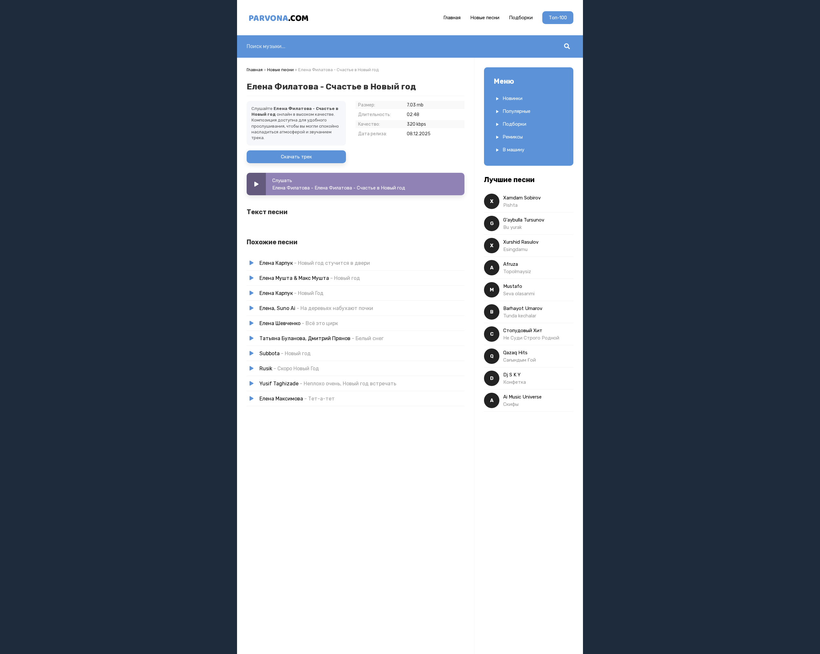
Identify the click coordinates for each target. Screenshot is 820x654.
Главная (452, 18)
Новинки (512, 98)
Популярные (516, 111)
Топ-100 (558, 18)
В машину (513, 150)
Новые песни (484, 18)
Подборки (521, 18)
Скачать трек (296, 157)
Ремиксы (513, 137)
